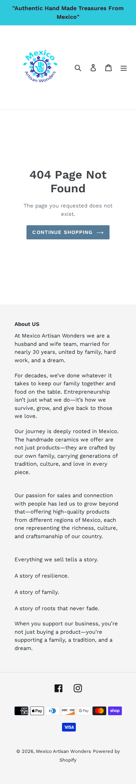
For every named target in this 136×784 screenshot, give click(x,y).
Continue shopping (62, 232)
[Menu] (123, 67)
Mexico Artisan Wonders (63, 751)
